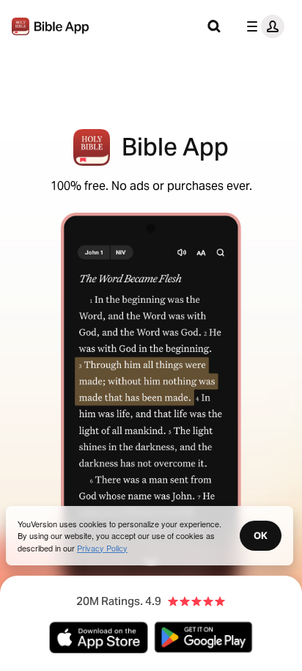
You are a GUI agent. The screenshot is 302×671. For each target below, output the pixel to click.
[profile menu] (262, 26)
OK (261, 535)
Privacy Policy (102, 548)
